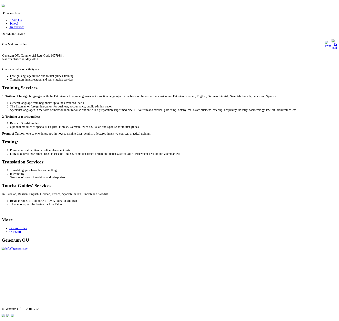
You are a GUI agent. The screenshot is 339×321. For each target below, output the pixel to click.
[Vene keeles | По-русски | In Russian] (7, 316)
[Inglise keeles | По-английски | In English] (12, 316)
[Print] (328, 46)
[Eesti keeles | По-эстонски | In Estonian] (3, 316)
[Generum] (3, 5)
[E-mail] (334, 47)
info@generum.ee (16, 248)
